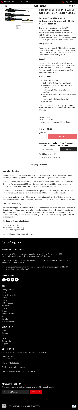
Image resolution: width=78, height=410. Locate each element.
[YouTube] (17, 279)
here (31, 234)
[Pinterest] (12, 279)
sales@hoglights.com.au (16, 367)
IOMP (48, 117)
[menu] (2, 6)
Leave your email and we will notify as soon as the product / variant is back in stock (57, 144)
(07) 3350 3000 (70, 2)
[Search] (6, 6)
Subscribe (68, 149)
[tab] (34, 164)
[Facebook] (4, 279)
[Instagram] (8, 279)
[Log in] (70, 6)
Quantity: (42, 132)
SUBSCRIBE (35, 392)
